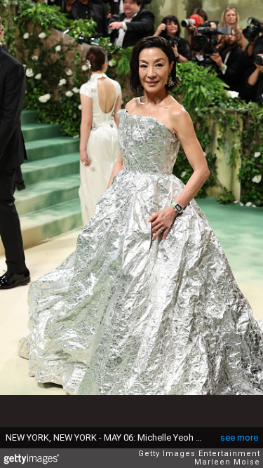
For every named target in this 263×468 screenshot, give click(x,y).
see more (239, 437)
